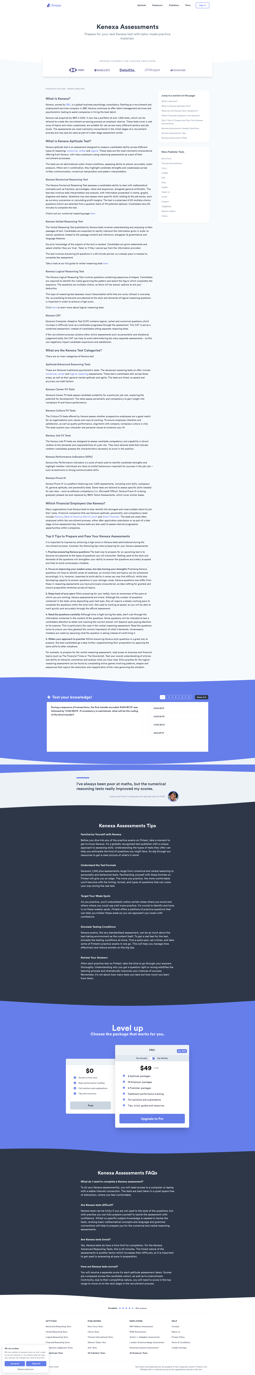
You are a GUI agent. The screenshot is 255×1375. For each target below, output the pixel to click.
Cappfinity (166, 206)
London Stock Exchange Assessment (147, 1342)
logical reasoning (79, 373)
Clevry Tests (93, 1331)
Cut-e (164, 168)
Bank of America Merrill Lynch (80, 516)
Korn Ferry (166, 158)
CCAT (164, 196)
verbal (82, 150)
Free (90, 1105)
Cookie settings (179, 1347)
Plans (187, 5)
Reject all (36, 1363)
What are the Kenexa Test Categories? (180, 110)
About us (176, 1331)
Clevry (165, 216)
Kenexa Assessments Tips (174, 133)
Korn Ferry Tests (95, 1326)
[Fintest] (54, 5)
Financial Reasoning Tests (58, 1342)
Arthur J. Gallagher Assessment (145, 1337)
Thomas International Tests (100, 1337)
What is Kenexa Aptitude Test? (176, 106)
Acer (164, 182)
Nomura (58, 516)
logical (94, 150)
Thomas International (172, 163)
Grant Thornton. (111, 516)
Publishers (174, 5)
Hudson (165, 201)
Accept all (14, 1363)
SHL (163, 177)
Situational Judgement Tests (59, 1347)
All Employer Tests (138, 1353)
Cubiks (165, 173)
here (54, 307)
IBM (68, 104)
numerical (72, 150)
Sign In (202, 5)
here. (93, 213)
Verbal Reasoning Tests (56, 1331)
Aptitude (141, 5)
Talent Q (166, 192)
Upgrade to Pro (152, 1119)
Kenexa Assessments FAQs (174, 137)
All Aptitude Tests (54, 1353)
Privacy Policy (178, 1337)
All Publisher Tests (96, 1353)
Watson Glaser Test (97, 1342)
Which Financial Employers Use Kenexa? (181, 115)
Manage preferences (26, 1369)
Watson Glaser (168, 211)
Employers (157, 5)
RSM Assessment (138, 1331)
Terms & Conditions (181, 1342)
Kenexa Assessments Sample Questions (180, 128)
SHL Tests (92, 1347)
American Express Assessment (144, 1347)
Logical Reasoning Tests (57, 1337)
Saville (165, 187)
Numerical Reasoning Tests (58, 1326)
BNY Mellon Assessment (141, 1326)
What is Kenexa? (169, 101)
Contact (175, 1326)
